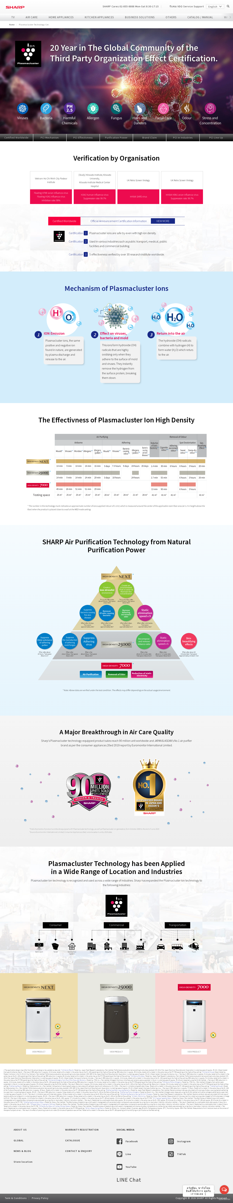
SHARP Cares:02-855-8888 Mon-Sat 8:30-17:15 (131, 6)
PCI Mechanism (50, 137)
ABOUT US (20, 1129)
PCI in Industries (183, 137)
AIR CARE (32, 17)
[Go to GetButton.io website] (224, 1199)
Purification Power (116, 137)
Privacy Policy (40, 1198)
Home (12, 24)
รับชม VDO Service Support (186, 6)
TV (13, 17)
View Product (39, 1051)
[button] (230, 17)
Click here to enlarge (116, 469)
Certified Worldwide (16, 137)
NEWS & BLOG (22, 1151)
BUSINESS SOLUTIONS (140, 17)
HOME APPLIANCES (61, 17)
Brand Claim (149, 137)
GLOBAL (19, 1140)
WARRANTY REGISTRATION (82, 1129)
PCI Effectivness (83, 137)
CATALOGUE (72, 1140)
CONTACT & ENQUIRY (78, 1151)
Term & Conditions (16, 1198)
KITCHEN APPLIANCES (99, 17)
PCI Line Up (216, 137)
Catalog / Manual (200, 17)
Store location (23, 1161)
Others (171, 17)
